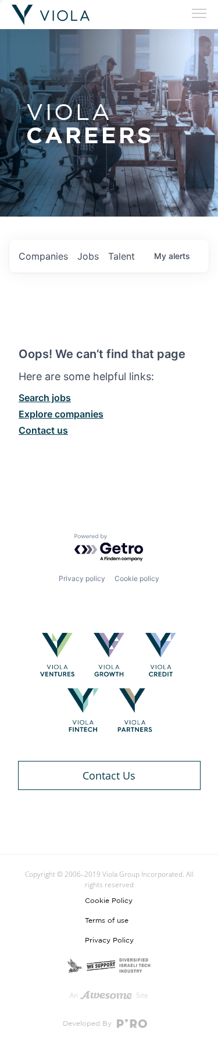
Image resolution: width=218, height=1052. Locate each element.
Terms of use (106, 920)
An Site (109, 995)
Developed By (88, 1023)
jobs (88, 256)
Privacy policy (82, 578)
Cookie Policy (109, 900)
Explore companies (61, 414)
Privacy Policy (109, 940)
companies (43, 256)
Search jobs (45, 397)
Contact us (43, 430)
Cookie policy (137, 578)
